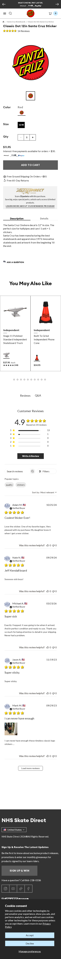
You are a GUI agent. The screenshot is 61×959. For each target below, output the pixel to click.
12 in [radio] (21, 125)
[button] (4, 13)
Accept (30, 935)
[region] (30, 431)
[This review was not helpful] (53, 545)
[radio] (21, 112)
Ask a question (15, 262)
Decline (30, 943)
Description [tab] (17, 218)
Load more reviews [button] (30, 768)
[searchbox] (17, 471)
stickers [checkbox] (21, 484)
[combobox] (44, 492)
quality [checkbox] (9, 484)
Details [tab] (44, 218)
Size (6, 124)
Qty (5, 136)
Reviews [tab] (25, 395)
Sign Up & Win (19, 870)
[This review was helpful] (48, 545)
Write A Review (30, 456)
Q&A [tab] (38, 395)
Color (7, 107)
